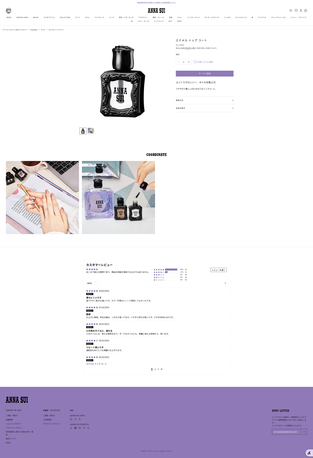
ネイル (43, 30)
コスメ (87, 17)
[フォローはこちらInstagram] (71, 419)
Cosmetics (34, 30)
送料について (11, 438)
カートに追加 (205, 73)
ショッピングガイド (13, 423)
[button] (159, 269)
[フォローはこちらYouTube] (75, 428)
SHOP (179, 21)
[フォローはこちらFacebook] (75, 419)
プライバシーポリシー (14, 427)
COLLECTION (65, 17)
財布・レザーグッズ (126, 17)
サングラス (262, 17)
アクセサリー (143, 17)
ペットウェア (159, 21)
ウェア (77, 17)
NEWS (8, 17)
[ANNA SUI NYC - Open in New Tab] (8, 10)
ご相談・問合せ (12, 415)
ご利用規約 (47, 419)
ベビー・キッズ (143, 21)
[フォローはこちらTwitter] (79, 419)
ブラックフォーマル (278, 17)
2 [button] (155, 369)
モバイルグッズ (241, 17)
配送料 (188, 48)
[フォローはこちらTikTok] (71, 428)
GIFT (170, 21)
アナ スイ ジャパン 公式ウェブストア (14, 30)
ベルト (179, 17)
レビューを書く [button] (218, 269)
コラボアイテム (49, 17)
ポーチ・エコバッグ (212, 17)
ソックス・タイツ (193, 17)
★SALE (36, 17)
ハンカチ (227, 17)
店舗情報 (9, 419)
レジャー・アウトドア (299, 17)
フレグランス (99, 17)
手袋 (170, 17)
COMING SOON (22, 17)
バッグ (111, 17)
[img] (92, 290)
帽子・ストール (158, 17)
